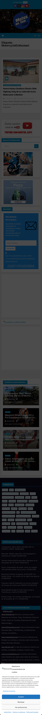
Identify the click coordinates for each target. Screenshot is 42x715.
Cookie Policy (7, 712)
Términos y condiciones (18, 712)
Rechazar (21, 702)
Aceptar (21, 697)
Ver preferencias (21, 707)
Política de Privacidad (32, 712)
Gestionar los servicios (9, 691)
